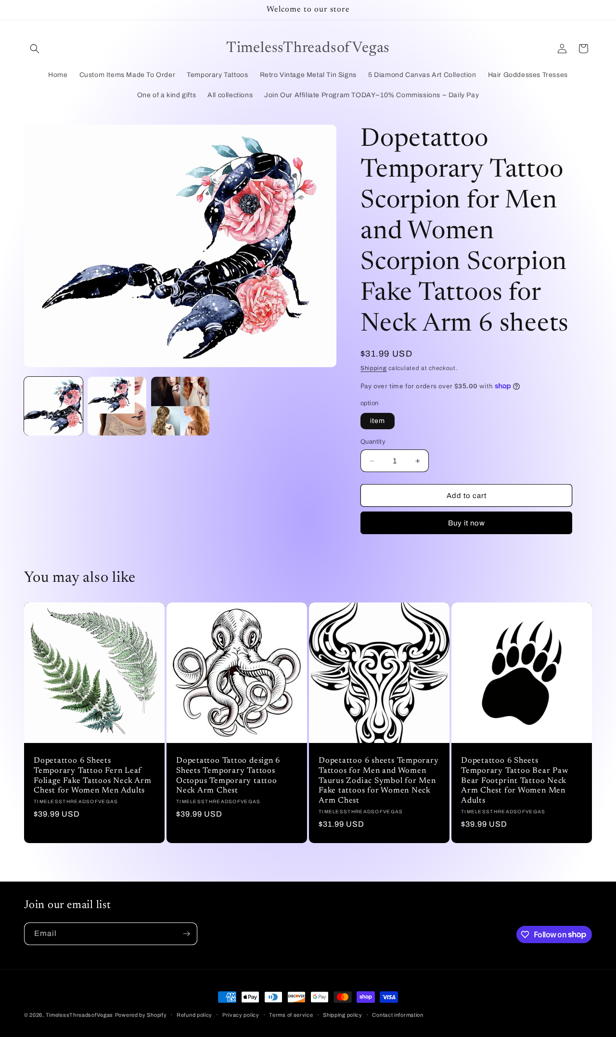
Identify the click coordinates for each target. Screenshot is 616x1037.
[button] (34, 48)
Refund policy (194, 1014)
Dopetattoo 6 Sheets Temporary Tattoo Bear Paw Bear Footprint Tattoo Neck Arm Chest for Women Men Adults (514, 781)
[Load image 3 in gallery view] (180, 406)
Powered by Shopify (141, 1015)
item (377, 420)
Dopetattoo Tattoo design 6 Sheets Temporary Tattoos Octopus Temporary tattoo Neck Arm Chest (228, 775)
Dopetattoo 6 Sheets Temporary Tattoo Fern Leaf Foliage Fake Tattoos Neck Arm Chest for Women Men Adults (93, 775)
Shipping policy (342, 1014)
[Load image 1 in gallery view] (53, 406)
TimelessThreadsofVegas (79, 1015)
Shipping (373, 368)
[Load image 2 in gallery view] (117, 406)
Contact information (397, 1014)
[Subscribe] (186, 933)
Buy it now (466, 523)
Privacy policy (240, 1014)
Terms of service (291, 1014)
